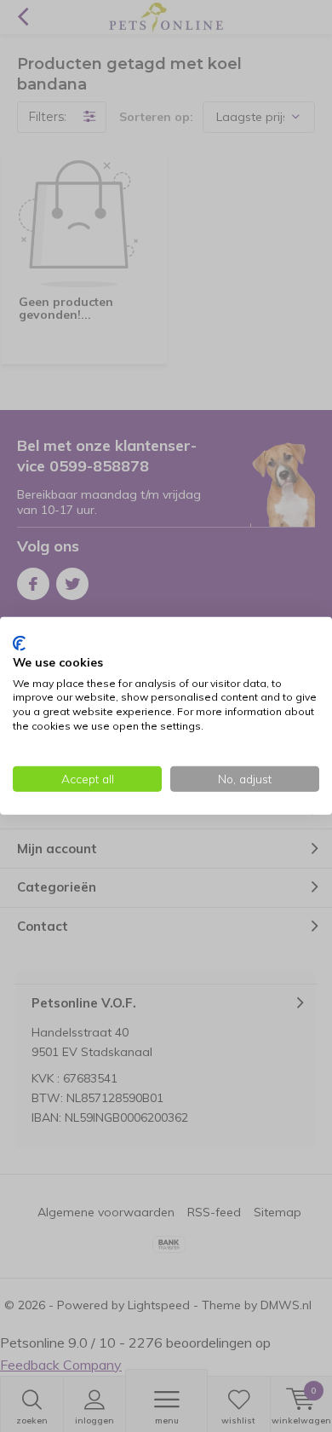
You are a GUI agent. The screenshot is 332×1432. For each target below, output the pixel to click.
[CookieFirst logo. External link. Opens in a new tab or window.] (19, 643)
